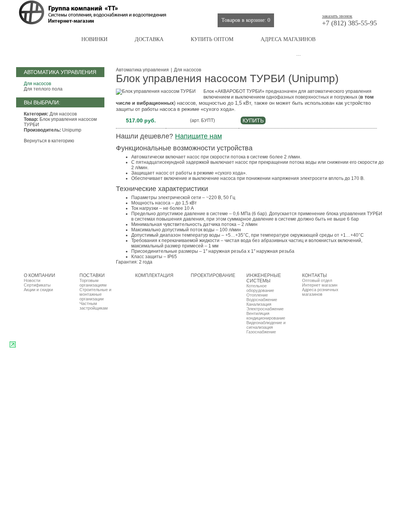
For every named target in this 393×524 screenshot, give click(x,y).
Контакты (362, 5)
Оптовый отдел (317, 280)
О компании (144, 5)
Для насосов (37, 83)
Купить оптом (212, 39)
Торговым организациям (93, 282)
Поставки (178, 5)
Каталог (42, 39)
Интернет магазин (319, 285)
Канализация (258, 304)
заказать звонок (337, 16)
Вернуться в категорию (49, 140)
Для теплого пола (43, 89)
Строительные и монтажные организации (95, 294)
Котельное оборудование (260, 288)
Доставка (149, 39)
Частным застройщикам (93, 305)
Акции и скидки (38, 289)
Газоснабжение (261, 332)
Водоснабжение (261, 299)
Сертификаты (37, 285)
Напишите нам (198, 136)
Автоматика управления (142, 70)
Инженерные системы (316, 5)
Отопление (257, 295)
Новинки (94, 39)
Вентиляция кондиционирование (265, 315)
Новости (32, 280)
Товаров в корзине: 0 (245, 20)
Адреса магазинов (288, 39)
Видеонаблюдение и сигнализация (266, 325)
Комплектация (215, 5)
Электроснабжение (265, 308)
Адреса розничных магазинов (320, 292)
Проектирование (261, 5)
